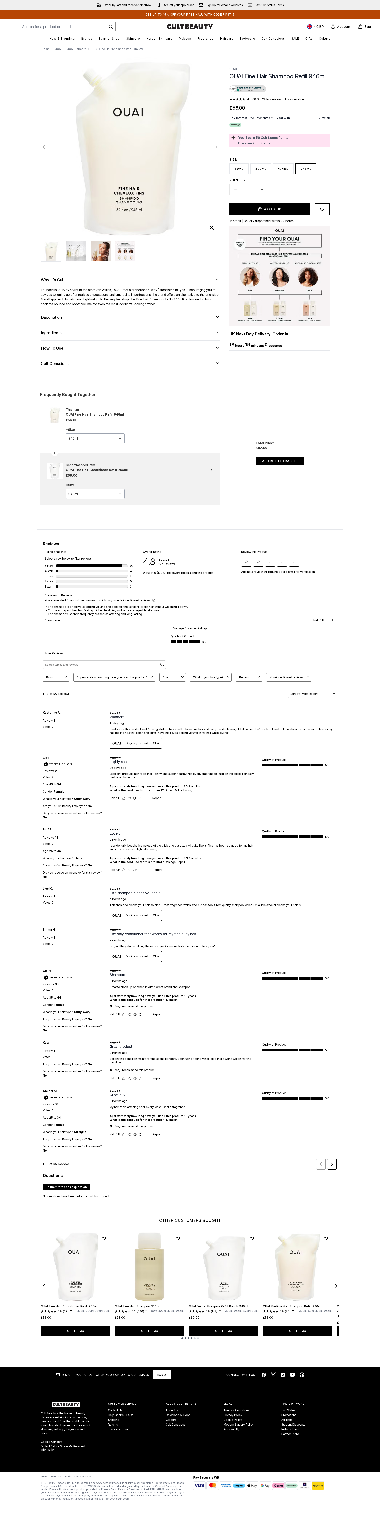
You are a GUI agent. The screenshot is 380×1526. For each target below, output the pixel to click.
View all (324, 118)
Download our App (178, 1415)
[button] (279, 89)
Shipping (113, 1419)
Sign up (162, 1374)
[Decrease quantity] (235, 189)
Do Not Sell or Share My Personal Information (63, 1448)
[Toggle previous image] (44, 147)
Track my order (118, 1429)
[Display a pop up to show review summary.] (71, 1311)
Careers (171, 1419)
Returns (113, 1424)
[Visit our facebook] (263, 1375)
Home (46, 49)
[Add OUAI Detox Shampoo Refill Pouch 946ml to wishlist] (252, 1238)
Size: (233, 159)
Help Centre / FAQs (120, 1415)
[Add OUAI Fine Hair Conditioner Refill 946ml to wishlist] (104, 1238)
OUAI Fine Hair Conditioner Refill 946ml (69, 1306)
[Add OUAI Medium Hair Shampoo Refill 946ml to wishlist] (326, 1238)
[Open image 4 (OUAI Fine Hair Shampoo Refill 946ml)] (125, 251)
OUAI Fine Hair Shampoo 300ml (137, 1306)
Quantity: (237, 180)
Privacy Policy (233, 1415)
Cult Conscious (175, 1424)
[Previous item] (44, 1286)
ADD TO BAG (75, 1331)
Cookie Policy (233, 1419)
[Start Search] (110, 26)
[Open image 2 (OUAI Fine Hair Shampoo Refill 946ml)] (76, 251)
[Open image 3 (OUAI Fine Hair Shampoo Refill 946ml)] (101, 251)
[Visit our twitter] (273, 1375)
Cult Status (288, 1410)
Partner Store (290, 1434)
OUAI (58, 49)
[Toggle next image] (216, 147)
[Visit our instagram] (283, 1375)
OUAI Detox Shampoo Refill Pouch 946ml (218, 1306)
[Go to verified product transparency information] (247, 88)
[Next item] (336, 1286)
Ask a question (294, 99)
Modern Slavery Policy (239, 1424)
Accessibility (232, 1429)
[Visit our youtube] (292, 1375)
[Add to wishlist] (322, 209)
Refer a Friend (290, 1429)
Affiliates (286, 1419)
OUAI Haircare (76, 49)
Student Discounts (293, 1424)
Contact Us (115, 1410)
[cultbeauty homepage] (190, 27)
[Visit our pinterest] (302, 1375)
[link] (341, 27)
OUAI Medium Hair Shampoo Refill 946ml (292, 1306)
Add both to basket (280, 461)
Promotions (288, 1415)
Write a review (271, 99)
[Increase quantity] (262, 189)
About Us (172, 1410)
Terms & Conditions (236, 1410)
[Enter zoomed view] (212, 227)
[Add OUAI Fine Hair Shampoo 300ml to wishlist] (178, 1238)
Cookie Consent (51, 1441)
